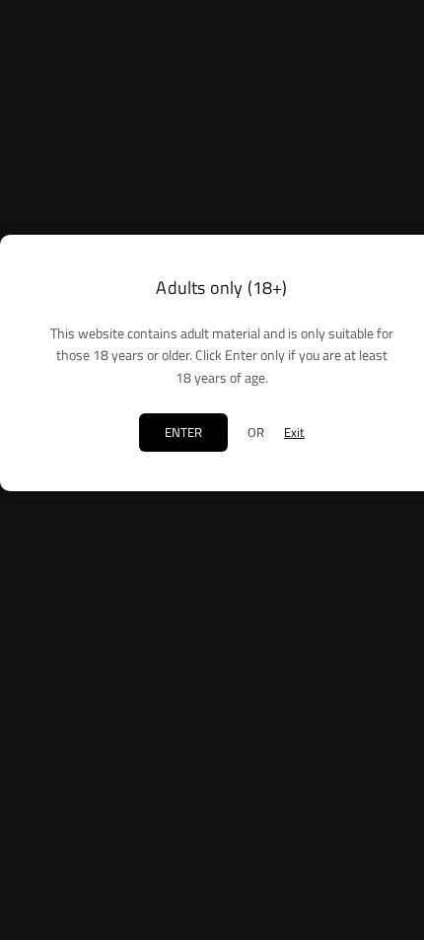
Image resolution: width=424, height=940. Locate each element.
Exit (294, 432)
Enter (183, 432)
